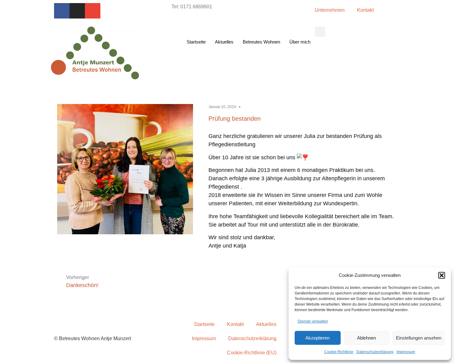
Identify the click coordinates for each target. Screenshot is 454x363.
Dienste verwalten (313, 321)
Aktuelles (224, 41)
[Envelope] (92, 11)
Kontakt (365, 10)
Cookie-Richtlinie (338, 352)
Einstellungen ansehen (418, 337)
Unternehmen (330, 10)
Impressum (406, 352)
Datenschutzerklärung (374, 352)
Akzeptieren (317, 337)
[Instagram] (77, 11)
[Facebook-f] (61, 11)
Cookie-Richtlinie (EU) (251, 352)
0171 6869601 (196, 6)
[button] (442, 275)
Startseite (196, 41)
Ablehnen (366, 337)
